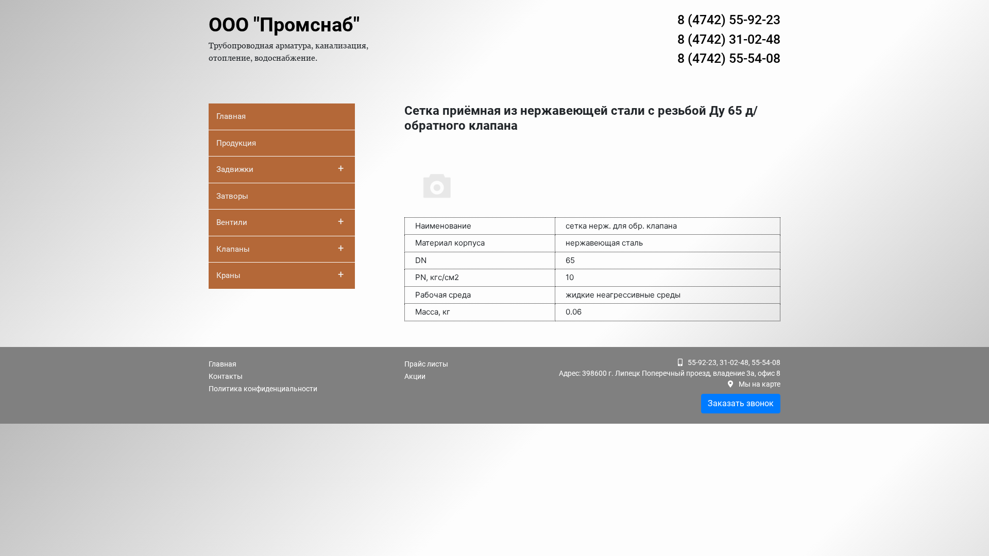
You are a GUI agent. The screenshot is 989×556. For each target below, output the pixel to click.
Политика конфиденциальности (263, 389)
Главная (231, 116)
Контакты (226, 376)
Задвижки (280, 168)
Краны (280, 274)
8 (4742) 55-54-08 (728, 58)
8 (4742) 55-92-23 (728, 19)
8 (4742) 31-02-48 (728, 39)
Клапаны (280, 248)
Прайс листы (426, 364)
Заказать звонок (741, 403)
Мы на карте (759, 384)
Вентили (280, 221)
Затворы (232, 196)
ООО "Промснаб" (284, 24)
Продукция (236, 143)
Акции (414, 376)
